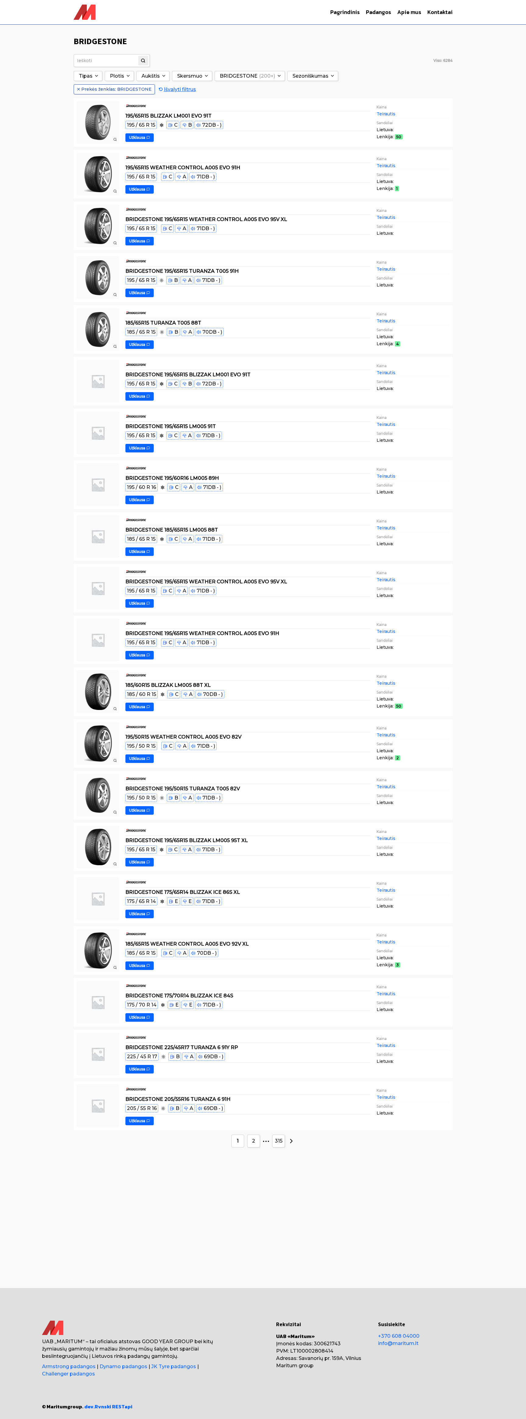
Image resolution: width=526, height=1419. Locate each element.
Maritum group (295, 1365)
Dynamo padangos (123, 1366)
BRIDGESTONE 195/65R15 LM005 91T (170, 426)
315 (278, 1141)
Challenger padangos (68, 1374)
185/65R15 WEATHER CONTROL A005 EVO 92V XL (187, 944)
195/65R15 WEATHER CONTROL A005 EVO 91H (182, 167)
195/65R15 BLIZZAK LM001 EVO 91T (168, 115)
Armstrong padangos (69, 1366)
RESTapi (122, 1406)
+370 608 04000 (398, 1336)
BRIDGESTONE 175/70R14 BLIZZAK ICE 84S (179, 995)
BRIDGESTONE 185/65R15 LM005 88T (171, 529)
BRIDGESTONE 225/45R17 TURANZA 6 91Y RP (181, 1047)
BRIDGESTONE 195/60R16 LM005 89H (172, 478)
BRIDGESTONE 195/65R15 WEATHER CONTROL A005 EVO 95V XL (206, 219)
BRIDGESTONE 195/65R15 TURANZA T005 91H (182, 271)
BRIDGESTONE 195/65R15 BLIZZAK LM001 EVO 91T (188, 374)
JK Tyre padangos (173, 1366)
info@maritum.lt (398, 1343)
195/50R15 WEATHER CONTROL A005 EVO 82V (183, 736)
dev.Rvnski (97, 1406)
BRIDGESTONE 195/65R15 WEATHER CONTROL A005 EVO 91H (202, 633)
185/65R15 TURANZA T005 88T (163, 322)
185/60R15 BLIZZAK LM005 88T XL (168, 685)
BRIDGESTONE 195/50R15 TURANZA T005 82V (182, 788)
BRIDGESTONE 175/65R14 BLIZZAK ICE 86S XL (182, 892)
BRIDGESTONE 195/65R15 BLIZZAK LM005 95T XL (186, 840)
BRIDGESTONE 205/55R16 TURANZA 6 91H (177, 1099)
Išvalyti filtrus (180, 89)
